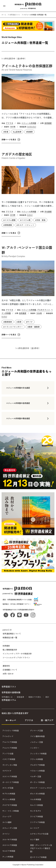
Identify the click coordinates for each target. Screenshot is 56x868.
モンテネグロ (35, 811)
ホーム (4, 14)
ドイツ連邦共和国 (37, 736)
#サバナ (29, 322)
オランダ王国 (7, 787)
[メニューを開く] (4, 6)
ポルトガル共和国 (37, 793)
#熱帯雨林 (7, 322)
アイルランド (7, 736)
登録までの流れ (34, 697)
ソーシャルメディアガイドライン (16, 657)
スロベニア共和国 (9, 845)
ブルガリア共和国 (37, 765)
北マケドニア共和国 (38, 857)
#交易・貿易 (40, 220)
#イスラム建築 (9, 220)
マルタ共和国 (35, 799)
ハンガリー (34, 747)
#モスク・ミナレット (25, 225)
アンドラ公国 (7, 753)
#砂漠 (5, 131)
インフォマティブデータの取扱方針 (17, 653)
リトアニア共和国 (37, 822)
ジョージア (6, 816)
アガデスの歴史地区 (17, 154)
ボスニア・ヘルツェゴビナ (41, 787)
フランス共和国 (36, 759)
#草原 (19, 322)
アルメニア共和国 (9, 747)
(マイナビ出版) (26, 599)
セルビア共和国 (8, 851)
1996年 (39, 313)
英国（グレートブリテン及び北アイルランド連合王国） (41, 848)
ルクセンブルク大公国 (39, 833)
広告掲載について (10, 669)
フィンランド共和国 (38, 753)
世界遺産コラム (9, 699)
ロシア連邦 (34, 839)
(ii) (28, 215)
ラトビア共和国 (36, 816)
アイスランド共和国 (10, 730)
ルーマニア (34, 828)
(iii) (31, 215)
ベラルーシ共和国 (37, 770)
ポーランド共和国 (37, 782)
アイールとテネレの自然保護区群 (27, 65)
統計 (47, 697)
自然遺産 (48, 123)
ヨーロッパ (10, 720)
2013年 (12, 215)
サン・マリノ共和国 (10, 811)
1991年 (12, 126)
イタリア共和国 (8, 759)
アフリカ (9, 123)
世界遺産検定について (12, 633)
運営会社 (6, 665)
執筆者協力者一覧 (10, 637)
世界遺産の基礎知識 (11, 692)
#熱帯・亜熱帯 (33, 326)
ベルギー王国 (35, 776)
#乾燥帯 (29, 131)
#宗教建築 (7, 225)
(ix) (32, 126)
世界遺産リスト (14, 14)
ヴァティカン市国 (9, 765)
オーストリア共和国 (10, 782)
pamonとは (7, 629)
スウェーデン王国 (9, 828)
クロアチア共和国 (9, 805)
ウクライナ (6, 770)
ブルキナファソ (43, 309)
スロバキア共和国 (9, 839)
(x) (35, 126)
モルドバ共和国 (36, 805)
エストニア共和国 (9, 776)
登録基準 (20, 697)
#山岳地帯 (17, 131)
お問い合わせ (8, 673)
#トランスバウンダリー (13, 326)
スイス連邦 (6, 822)
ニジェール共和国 (28, 123)
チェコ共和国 (7, 856)
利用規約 (6, 645)
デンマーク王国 (36, 730)
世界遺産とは (7, 697)
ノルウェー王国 (36, 742)
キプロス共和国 (8, 793)
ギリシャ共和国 (8, 799)
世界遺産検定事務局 (14, 599)
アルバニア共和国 (9, 742)
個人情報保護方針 (10, 649)
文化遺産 (48, 211)
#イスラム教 (25, 220)
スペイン (6, 833)
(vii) (29, 126)
